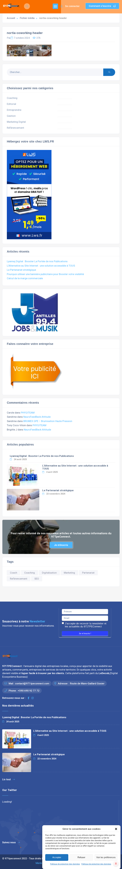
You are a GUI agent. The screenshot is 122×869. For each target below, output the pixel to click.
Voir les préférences (106, 857)
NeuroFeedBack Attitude (37, 416)
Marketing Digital (16, 121)
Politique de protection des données (65, 864)
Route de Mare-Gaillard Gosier (86, 683)
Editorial (11, 103)
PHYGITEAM (28, 412)
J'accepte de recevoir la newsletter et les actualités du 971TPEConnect (85, 625)
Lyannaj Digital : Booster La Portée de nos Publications (37, 261)
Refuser (81, 857)
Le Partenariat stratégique (21, 269)
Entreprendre (14, 109)
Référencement (15, 127)
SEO (36, 578)
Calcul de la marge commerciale (25, 278)
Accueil (11, 18)
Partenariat (88, 572)
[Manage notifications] (116, 863)
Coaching (12, 97)
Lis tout (6, 779)
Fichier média (27, 18)
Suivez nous (9, 842)
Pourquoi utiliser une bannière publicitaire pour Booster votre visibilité (45, 274)
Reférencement (18, 578)
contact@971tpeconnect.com (32, 683)
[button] (116, 828)
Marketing (69, 572)
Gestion (11, 115)
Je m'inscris (61, 544)
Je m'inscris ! (85, 633)
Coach (13, 572)
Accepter (56, 857)
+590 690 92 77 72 (28, 690)
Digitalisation (49, 572)
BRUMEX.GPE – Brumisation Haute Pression (47, 421)
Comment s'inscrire (100, 5)
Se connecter (72, 6)
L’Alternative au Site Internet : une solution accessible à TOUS (41, 265)
